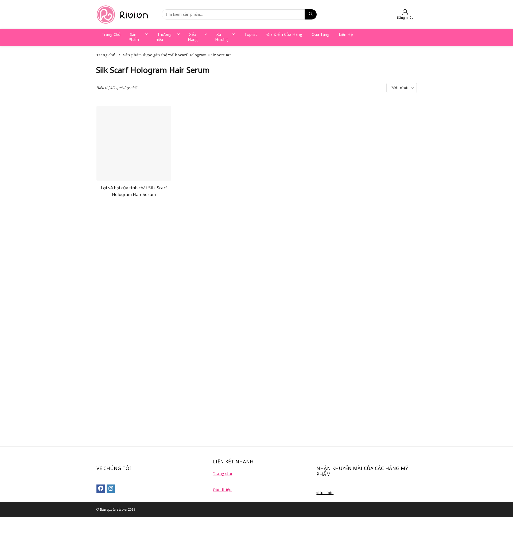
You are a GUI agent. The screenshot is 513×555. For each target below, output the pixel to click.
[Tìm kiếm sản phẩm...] (311, 14)
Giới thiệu (222, 489)
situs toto (324, 492)
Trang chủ (105, 54)
